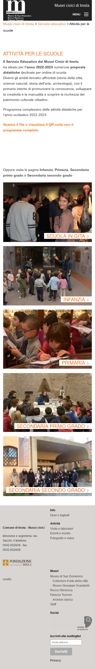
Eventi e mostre (60, 533)
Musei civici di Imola (18, 24)
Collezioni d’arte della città (70, 581)
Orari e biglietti (59, 515)
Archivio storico (63, 599)
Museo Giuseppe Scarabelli (71, 585)
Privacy (55, 660)
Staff (53, 604)
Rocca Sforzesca (61, 590)
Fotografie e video (62, 538)
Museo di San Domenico (66, 576)
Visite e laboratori (61, 528)
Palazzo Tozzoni (61, 595)
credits (7, 579)
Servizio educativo (52, 24)
